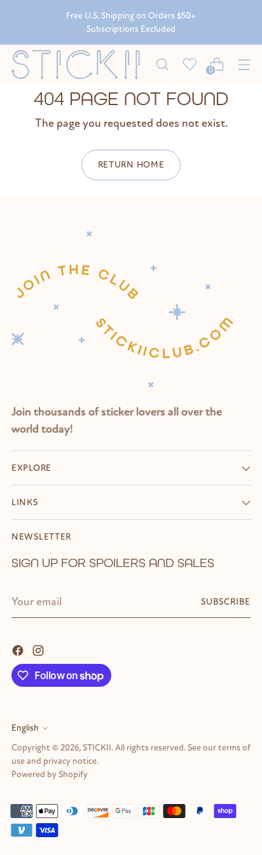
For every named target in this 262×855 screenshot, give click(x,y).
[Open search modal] (162, 64)
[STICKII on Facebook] (19, 649)
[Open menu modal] (244, 64)
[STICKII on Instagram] (39, 649)
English (25, 727)
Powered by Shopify (49, 774)
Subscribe (226, 601)
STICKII (97, 747)
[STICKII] (79, 64)
